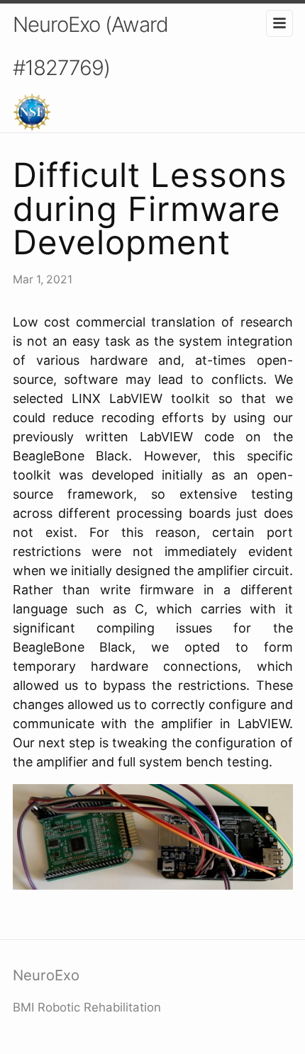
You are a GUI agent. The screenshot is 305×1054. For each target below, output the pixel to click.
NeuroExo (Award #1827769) (90, 46)
